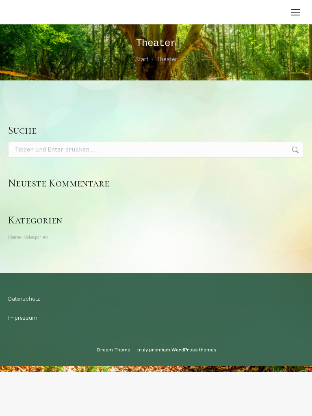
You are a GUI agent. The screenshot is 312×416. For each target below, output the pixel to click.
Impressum (22, 318)
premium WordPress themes (183, 350)
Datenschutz (24, 299)
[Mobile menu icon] (296, 12)
